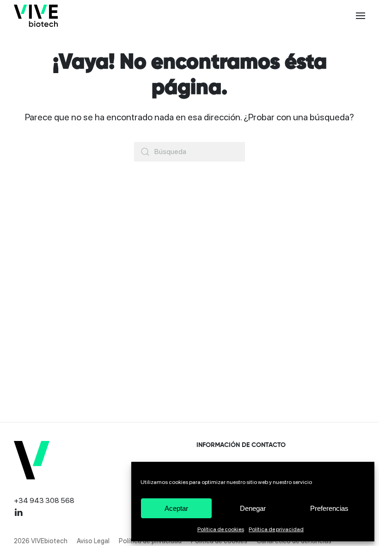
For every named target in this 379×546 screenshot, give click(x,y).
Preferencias (329, 508)
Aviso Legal (93, 541)
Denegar (253, 508)
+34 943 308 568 (44, 500)
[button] (360, 16)
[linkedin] (18, 511)
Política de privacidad (276, 529)
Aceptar (176, 508)
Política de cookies (220, 529)
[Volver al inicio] (36, 16)
